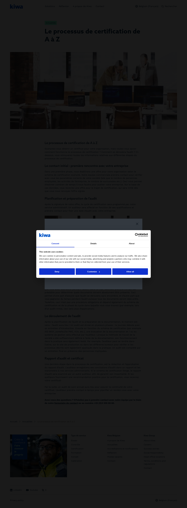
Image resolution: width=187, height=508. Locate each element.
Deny (57, 272)
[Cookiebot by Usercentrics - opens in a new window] (137, 235)
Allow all (130, 272)
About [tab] (131, 243)
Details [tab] (93, 243)
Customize (92, 272)
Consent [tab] (55, 243)
